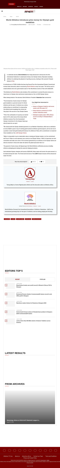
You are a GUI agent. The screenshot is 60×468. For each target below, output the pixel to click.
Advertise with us (26, 456)
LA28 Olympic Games (21, 133)
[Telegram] (50, 450)
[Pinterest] (55, 450)
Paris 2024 (28, 219)
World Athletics (31, 86)
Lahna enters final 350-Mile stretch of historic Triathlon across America (33, 321)
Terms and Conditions (50, 456)
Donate (41, 6)
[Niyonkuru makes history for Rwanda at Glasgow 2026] (10, 304)
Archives (25, 6)
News (11, 16)
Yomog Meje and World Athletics (18, 24)
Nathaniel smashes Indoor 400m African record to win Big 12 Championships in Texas (43, 116)
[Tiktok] (30, 450)
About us (19, 6)
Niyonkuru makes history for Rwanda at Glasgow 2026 (31, 303)
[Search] (58, 11)
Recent (17, 279)
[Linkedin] (14, 450)
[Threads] (45, 450)
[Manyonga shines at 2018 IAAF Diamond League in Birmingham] (30, 407)
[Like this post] (10, 237)
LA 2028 (13, 219)
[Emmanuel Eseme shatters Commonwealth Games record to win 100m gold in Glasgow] (10, 295)
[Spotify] (40, 450)
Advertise (30, 6)
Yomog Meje (30, 179)
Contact (36, 6)
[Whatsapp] (25, 450)
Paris (13, 81)
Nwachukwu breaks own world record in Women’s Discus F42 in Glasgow (34, 286)
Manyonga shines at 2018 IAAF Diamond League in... (23, 420)
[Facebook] (4, 450)
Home (4, 16)
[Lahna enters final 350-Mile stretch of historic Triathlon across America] (10, 321)
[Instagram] (9, 450)
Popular (42, 279)
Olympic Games (20, 219)
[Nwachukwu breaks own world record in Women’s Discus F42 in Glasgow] (10, 286)
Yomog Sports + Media (44, 460)
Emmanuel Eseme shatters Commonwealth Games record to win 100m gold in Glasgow (34, 295)
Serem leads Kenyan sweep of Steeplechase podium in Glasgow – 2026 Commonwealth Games (34, 312)
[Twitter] (19, 450)
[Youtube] (35, 450)
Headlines (7, 219)
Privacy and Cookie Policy (30, 458)
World (17, 16)
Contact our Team (38, 456)
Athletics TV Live (8, 456)
